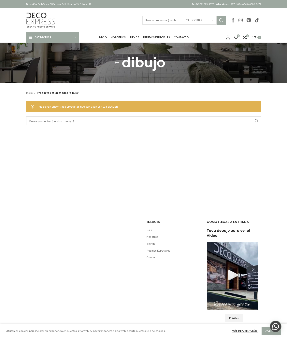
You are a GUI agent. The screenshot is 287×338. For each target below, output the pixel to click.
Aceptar (271, 330)
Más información (245, 330)
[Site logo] (41, 20)
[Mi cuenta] (228, 37)
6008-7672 (255, 4)
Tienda (151, 243)
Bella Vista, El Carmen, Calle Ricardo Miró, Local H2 (58, 4)
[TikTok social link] (257, 20)
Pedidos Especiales (158, 250)
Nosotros (152, 236)
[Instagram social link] (241, 20)
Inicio (29, 92)
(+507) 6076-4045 (232, 4)
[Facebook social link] (233, 20)
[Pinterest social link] (249, 20)
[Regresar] (117, 63)
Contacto (152, 257)
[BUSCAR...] (221, 20)
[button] (275, 326)
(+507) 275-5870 (203, 4)
